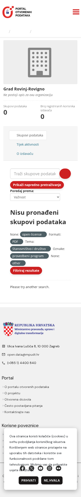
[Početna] (5, 31)
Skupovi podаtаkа (29, 135)
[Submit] (65, 174)
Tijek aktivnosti (27, 144)
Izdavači (20, 31)
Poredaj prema (21, 191)
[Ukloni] (44, 234)
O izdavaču (24, 153)
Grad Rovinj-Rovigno (54, 31)
